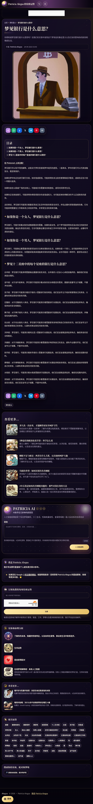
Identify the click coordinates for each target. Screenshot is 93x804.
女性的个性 (17, 735)
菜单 (7, 799)
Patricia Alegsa (16, 47)
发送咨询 (79, 547)
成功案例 (76, 740)
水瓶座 (57, 745)
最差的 (29, 745)
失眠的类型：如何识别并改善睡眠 (34, 470)
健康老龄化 (16, 725)
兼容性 (35, 725)
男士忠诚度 (21, 751)
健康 (6, 725)
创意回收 (45, 725)
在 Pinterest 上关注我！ (14, 163)
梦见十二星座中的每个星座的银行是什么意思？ (28, 154)
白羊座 (37, 751)
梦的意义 (13, 23)
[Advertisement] (46, 13)
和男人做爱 (37, 730)
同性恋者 (8, 730)
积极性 (45, 751)
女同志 (7, 735)
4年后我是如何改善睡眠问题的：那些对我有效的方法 (43, 485)
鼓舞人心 (30, 756)
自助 (53, 751)
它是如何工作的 (79, 735)
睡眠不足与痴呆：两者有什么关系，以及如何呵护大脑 (43, 455)
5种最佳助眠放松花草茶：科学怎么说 (36, 440)
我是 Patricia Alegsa (18, 562)
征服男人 (51, 740)
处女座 (65, 730)
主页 (5, 23)
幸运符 (22, 740)
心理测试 (61, 740)
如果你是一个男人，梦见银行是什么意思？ (26, 151)
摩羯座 (7, 745)
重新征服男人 (10, 756)
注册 (46, 611)
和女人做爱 (26, 730)
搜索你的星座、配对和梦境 (16, 773)
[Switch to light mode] (39, 3)
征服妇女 (32, 740)
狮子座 (77, 745)
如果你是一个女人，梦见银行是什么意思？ (26, 147)
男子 (29, 751)
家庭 (6, 740)
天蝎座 (81, 730)
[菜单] (45, 3)
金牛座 (20, 756)
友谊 (64, 725)
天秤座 (73, 730)
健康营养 (26, 725)
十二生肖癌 (56, 725)
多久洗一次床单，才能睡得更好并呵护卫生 (38, 425)
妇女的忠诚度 (36, 735)
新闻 (15, 745)
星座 (21, 745)
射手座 (14, 740)
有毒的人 (38, 745)
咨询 (6, 521)
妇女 (26, 735)
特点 (70, 745)
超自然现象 (62, 751)
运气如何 (73, 751)
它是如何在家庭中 (51, 735)
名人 (16, 730)
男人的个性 (9, 751)
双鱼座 (80, 725)
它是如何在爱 (66, 735)
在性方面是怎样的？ (52, 730)
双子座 (72, 725)
